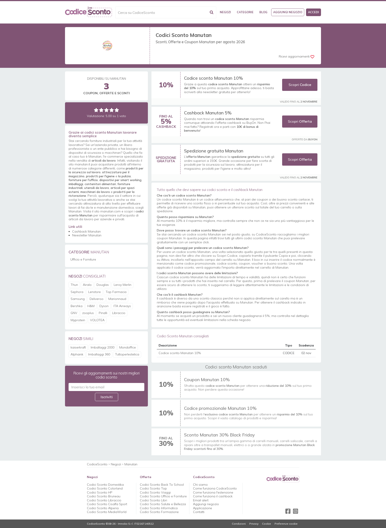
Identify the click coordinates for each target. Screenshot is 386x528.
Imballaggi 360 (99, 354)
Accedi (313, 12)
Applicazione (202, 508)
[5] (116, 110)
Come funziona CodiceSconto (215, 488)
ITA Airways (122, 306)
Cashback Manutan (86, 231)
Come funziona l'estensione (213, 492)
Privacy (253, 523)
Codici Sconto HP (99, 492)
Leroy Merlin (122, 285)
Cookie (266, 523)
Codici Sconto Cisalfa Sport (107, 504)
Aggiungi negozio (287, 12)
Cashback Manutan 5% (208, 112)
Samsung (78, 299)
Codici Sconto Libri (153, 500)
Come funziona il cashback (213, 496)
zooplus (88, 313)
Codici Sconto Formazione (159, 512)
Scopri (300, 84)
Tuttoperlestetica (127, 354)
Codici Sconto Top (153, 488)
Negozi (225, 12)
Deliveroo (96, 299)
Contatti (198, 512)
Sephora (77, 292)
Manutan (130, 464)
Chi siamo (200, 485)
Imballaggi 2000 (102, 347)
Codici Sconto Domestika (105, 485)
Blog (263, 12)
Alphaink (77, 354)
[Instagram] (295, 511)
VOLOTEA (97, 320)
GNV (74, 313)
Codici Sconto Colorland (105, 488)
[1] (96, 110)
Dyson (104, 306)
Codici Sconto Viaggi (155, 492)
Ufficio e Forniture (83, 259)
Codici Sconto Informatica (159, 508)
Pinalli (103, 313)
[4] (111, 110)
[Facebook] (288, 511)
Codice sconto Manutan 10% (213, 78)
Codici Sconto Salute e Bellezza (163, 504)
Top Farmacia (116, 292)
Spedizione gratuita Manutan (213, 151)
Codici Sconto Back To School (162, 485)
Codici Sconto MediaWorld (106, 512)
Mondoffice (127, 347)
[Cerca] (211, 12)
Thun (74, 285)
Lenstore (94, 292)
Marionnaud (117, 299)
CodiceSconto (97, 464)
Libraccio (118, 313)
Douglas (102, 285)
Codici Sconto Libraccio (104, 500)
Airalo (87, 285)
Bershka (76, 306)
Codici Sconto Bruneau (103, 496)
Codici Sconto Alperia (103, 508)
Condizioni (239, 523)
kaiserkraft (78, 347)
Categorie (245, 12)
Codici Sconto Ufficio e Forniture (163, 496)
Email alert (200, 500)
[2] (101, 110)
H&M (90, 306)
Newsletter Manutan (86, 235)
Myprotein (78, 320)
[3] (106, 110)
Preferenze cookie (286, 523)
